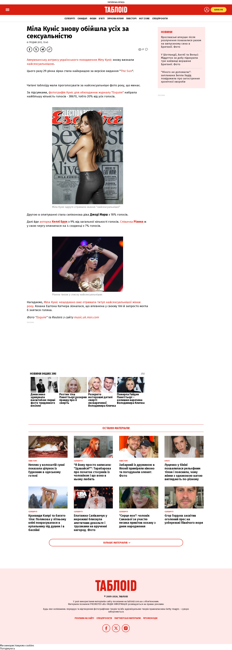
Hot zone (144, 18)
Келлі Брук (59, 221)
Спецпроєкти (160, 18)
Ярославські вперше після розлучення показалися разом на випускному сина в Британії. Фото (181, 42)
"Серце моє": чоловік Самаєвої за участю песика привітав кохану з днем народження (137, 521)
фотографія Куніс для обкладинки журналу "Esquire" (86, 92)
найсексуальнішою (40, 64)
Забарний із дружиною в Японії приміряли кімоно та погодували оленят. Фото (137, 470)
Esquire (41, 317)
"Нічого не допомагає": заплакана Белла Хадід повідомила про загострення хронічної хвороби (180, 76)
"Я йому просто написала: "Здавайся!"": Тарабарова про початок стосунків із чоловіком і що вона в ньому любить (92, 472)
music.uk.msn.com (86, 317)
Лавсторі (131, 18)
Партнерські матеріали (127, 618)
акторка (46, 221)
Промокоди (150, 618)
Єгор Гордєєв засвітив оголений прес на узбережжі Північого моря (184, 519)
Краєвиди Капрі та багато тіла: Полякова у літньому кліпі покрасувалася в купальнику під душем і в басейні (47, 523)
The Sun (126, 71)
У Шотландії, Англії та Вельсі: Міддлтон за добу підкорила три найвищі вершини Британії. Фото (180, 59)
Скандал (82, 18)
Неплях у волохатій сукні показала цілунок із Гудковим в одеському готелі (46, 470)
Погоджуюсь (7, 648)
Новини (166, 32)
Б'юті (102, 18)
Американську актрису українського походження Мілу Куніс (69, 60)
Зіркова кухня (115, 18)
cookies (29, 645)
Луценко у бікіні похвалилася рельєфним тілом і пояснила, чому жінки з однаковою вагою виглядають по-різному (183, 472)
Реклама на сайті (84, 618)
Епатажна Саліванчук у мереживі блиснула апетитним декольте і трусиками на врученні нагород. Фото (90, 523)
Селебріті (69, 18)
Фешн (93, 18)
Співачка (131, 221)
